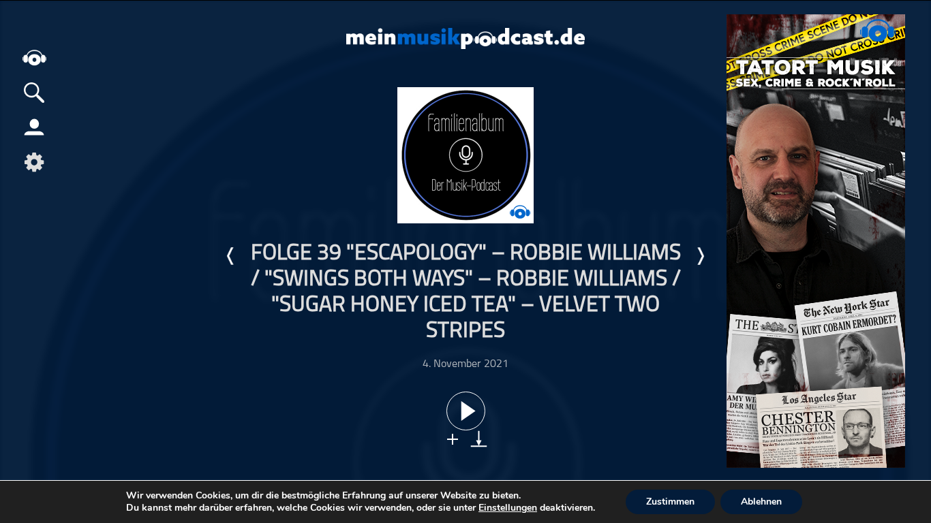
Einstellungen (507, 508)
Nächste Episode (700, 256)
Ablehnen (761, 501)
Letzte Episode (231, 256)
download (478, 438)
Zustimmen (670, 501)
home (34, 58)
